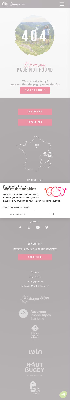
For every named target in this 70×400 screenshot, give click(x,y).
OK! (53, 214)
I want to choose (17, 214)
